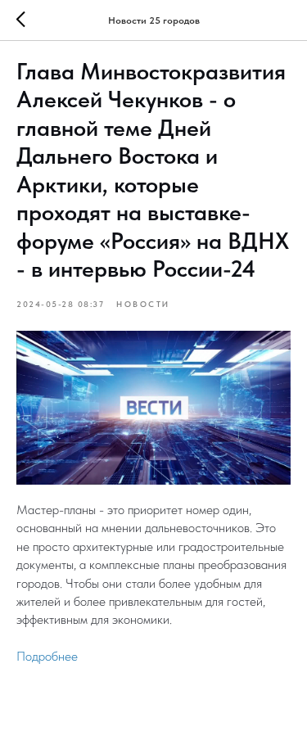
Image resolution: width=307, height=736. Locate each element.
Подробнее (47, 656)
